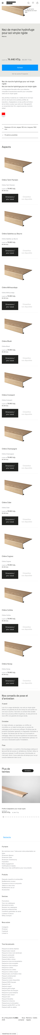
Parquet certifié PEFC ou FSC (11, 1005)
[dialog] (9, 1033)
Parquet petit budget (8, 988)
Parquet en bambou (8, 957)
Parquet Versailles (7, 999)
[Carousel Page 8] (16, 816)
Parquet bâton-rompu (9, 959)
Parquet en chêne (7, 967)
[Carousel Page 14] (27, 816)
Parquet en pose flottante (10, 993)
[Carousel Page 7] (14, 816)
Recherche (7, 837)
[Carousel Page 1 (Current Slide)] (3, 816)
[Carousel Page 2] (5, 816)
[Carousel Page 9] (18, 816)
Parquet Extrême (7, 978)
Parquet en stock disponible (11, 980)
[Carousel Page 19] (36, 816)
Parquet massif (7, 986)
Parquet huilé (6, 984)
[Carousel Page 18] (34, 816)
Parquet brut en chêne (9, 969)
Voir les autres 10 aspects (20, 74)
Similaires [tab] (28, 771)
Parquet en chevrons (8, 1001)
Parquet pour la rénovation (10, 1003)
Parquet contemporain (9, 976)
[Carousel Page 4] (8, 816)
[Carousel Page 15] (29, 816)
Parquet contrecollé (8, 955)
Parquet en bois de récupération (12, 961)
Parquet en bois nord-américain (12, 953)
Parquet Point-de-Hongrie (10, 990)
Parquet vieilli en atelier (9, 1007)
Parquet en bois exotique (10, 965)
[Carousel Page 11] (21, 816)
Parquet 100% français (9, 982)
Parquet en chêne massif (10, 972)
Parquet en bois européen (10, 963)
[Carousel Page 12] (23, 816)
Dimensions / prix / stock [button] (10, 198)
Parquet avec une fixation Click (11, 974)
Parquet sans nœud (8, 995)
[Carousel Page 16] (31, 816)
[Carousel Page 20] (38, 816)
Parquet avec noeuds (8, 951)
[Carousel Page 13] (25, 816)
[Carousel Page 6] (12, 816)
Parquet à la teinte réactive (10, 949)
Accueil (26, 7)
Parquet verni (6, 997)
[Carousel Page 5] (10, 816)
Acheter (20, 68)
